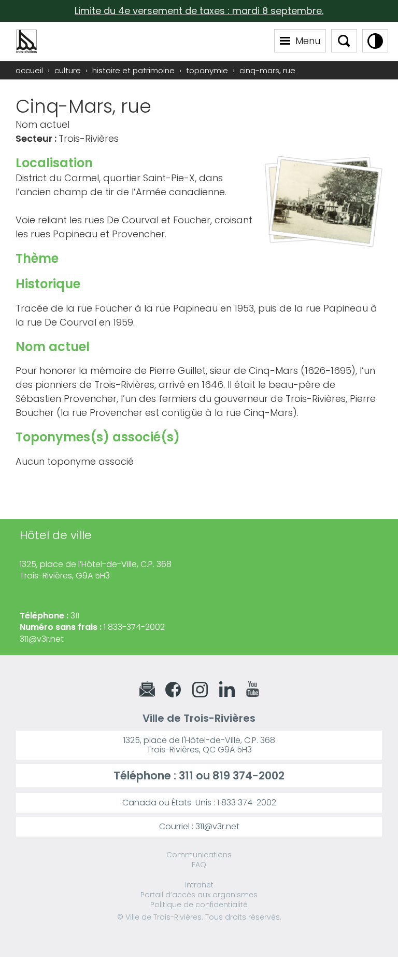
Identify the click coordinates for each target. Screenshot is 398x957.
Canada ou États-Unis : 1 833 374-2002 (199, 802)
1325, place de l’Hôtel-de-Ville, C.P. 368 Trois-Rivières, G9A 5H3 (96, 570)
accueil (29, 70)
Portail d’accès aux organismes (199, 894)
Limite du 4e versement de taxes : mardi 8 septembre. (199, 10)
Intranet (199, 884)
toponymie (207, 70)
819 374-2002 (248, 775)
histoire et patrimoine (133, 70)
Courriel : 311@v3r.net (199, 826)
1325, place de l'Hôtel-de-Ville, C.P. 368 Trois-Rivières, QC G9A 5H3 (199, 745)
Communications (199, 854)
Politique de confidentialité (199, 904)
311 (186, 775)
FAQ (199, 864)
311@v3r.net (42, 639)
